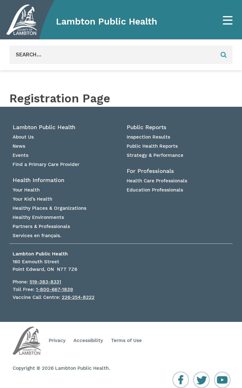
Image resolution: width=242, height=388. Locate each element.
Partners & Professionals (41, 226)
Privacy (57, 340)
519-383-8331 (45, 282)
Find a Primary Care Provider (46, 164)
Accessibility (88, 340)
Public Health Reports (152, 146)
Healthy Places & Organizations (49, 208)
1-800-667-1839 (54, 289)
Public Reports (146, 127)
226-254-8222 (78, 297)
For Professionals (150, 171)
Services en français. (37, 235)
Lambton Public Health (106, 21)
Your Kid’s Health (32, 199)
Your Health (26, 190)
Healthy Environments (38, 217)
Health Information (38, 180)
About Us (23, 137)
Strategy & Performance (155, 155)
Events (20, 155)
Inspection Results (148, 137)
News (19, 146)
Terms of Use (126, 340)
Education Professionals (155, 190)
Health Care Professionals (157, 181)
